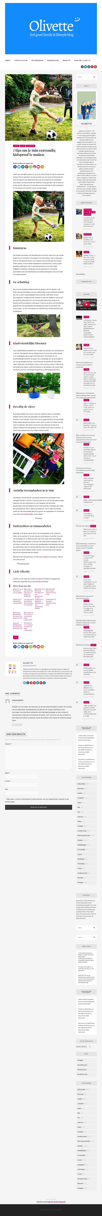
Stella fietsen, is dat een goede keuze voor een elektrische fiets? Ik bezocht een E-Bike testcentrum (86, 750)
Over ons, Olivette (82, 60)
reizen (80, 854)
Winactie (66, 60)
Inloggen (80, 1060)
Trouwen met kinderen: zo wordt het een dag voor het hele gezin (90, 351)
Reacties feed (82, 1069)
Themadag (81, 863)
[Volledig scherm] (95, 308)
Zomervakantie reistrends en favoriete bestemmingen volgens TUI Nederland (89, 483)
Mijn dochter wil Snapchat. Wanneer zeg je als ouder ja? (90, 425)
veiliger (60, 419)
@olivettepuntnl (59, 1202)
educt (79, 802)
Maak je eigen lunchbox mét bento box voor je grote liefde (89, 241)
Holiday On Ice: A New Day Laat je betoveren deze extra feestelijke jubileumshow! (89, 259)
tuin (16, 637)
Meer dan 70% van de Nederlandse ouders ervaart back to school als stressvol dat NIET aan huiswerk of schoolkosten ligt (90, 379)
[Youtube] (95, 66)
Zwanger (80, 882)
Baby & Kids (87, 209)
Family (7, 60)
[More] (42, 166)
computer (81, 798)
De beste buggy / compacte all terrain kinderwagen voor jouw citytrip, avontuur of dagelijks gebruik (90, 562)
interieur (80, 817)
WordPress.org (82, 1074)
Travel (80, 868)
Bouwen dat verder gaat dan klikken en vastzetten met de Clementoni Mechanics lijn (90, 652)
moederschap (82, 831)
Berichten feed (82, 1065)
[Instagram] (85, 66)
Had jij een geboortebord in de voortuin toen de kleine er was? (18, 625)
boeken (86, 212)
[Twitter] (19, 166)
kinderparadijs (28, 514)
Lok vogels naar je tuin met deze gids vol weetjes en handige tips (29, 602)
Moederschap (53, 60)
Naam (7, 773)
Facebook (39, 579)
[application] (86, 304)
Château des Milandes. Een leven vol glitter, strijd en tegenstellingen (89, 690)
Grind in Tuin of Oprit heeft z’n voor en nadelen (17, 601)
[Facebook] (82, 66)
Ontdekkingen (37, 60)
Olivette (22, 146)
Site (6, 789)
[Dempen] (92, 308)
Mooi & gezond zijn (84, 835)
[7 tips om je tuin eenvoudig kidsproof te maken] (38, 107)
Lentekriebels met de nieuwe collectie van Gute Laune (51, 602)
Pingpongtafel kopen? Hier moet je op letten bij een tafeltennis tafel (90, 633)
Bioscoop (81, 788)
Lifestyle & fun (20, 60)
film (79, 807)
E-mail (8, 781)
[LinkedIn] (88, 66)
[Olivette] (51, 28)
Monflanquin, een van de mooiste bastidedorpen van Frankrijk (90, 671)
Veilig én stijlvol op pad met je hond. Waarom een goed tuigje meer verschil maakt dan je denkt (90, 710)
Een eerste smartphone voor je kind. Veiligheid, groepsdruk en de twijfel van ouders (90, 584)
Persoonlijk (81, 849)
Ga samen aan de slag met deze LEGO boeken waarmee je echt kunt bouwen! (89, 222)
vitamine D (46, 557)
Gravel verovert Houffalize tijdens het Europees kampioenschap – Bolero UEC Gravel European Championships (90, 454)
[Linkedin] (23, 166)
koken (79, 821)
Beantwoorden (17, 724)
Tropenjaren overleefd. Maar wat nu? (89, 516)
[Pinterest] (92, 66)
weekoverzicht (82, 873)
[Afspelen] (79, 308)
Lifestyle (16, 146)
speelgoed (87, 214)
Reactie (8, 744)
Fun (79, 812)
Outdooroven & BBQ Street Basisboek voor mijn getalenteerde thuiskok (39, 604)
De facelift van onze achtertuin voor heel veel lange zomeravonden (28, 626)
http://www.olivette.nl (29, 665)
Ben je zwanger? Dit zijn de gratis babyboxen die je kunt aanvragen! (86, 738)
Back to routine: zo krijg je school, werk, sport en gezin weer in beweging (90, 407)
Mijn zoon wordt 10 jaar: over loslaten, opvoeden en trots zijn (90, 532)
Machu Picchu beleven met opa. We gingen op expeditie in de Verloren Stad (89, 608)
